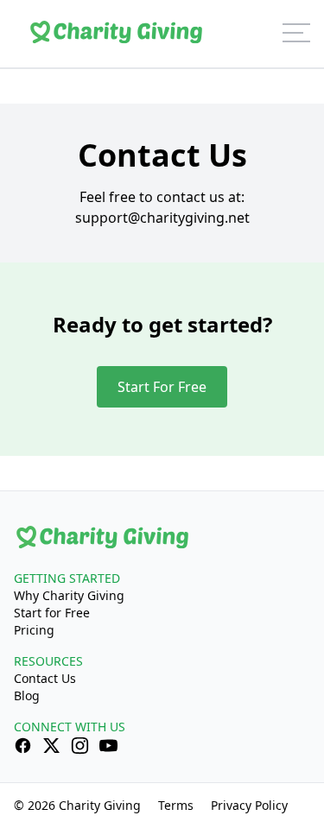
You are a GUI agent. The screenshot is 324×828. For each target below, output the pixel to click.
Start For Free (162, 386)
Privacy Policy (249, 805)
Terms (176, 805)
